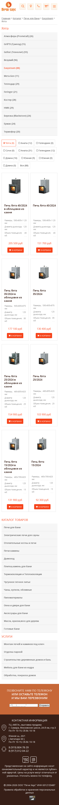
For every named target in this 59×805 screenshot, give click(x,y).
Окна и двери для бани (17, 605)
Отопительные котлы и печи (20, 542)
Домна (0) (11, 165)
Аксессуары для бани (16, 613)
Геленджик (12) (47, 150)
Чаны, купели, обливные (18, 589)
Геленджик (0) (46, 143)
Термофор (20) (12, 131)
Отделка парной (13, 651)
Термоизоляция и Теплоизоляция (23, 574)
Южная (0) (46, 158)
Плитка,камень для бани (18, 566)
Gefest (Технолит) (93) (16, 52)
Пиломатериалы (13, 597)
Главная (6, 18)
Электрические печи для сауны (21, 535)
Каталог (17, 18)
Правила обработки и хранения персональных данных (29, 791)
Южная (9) (29, 158)
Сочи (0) (10, 150)
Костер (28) (10, 99)
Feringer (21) (10, 91)
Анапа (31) (26, 150)
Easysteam (47, 18)
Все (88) (24, 165)
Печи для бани (12, 527)
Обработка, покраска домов (20, 675)
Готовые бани (12, 628)
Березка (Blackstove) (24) (17, 115)
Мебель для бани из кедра (19, 667)
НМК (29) (9, 107)
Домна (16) (11, 158)
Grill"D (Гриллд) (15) (14, 44)
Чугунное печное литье (17, 581)
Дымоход (9, 558)
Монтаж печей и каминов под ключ (24, 644)
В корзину (17, 250)
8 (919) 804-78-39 (19, 747)
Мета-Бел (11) (11, 75)
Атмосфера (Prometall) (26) (18, 36)
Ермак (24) (9, 123)
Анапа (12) (26, 143)
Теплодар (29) (11, 83)
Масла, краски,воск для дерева (21, 620)
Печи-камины (11, 550)
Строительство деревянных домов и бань (27, 659)
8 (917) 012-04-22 (19, 751)
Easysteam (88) (12, 67)
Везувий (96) (10, 60)
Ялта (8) (10, 143)
